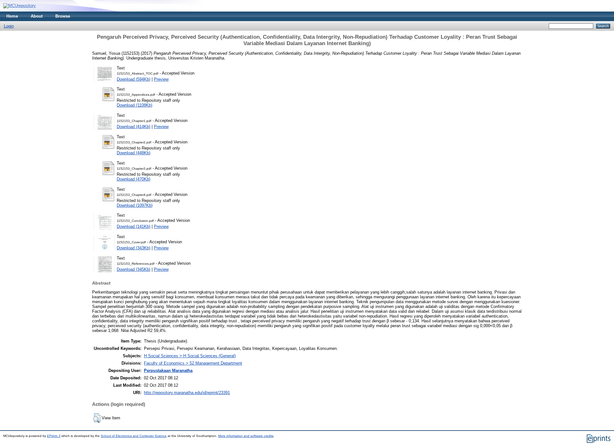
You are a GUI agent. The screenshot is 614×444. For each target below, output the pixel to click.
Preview (161, 79)
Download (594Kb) (133, 79)
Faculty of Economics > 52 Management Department (193, 363)
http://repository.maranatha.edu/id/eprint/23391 (187, 392)
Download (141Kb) (133, 226)
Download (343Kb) (133, 248)
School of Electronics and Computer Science (134, 436)
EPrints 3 (53, 436)
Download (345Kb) (133, 269)
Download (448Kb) (133, 152)
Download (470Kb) (133, 179)
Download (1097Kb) (135, 205)
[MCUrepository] (19, 5)
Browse (62, 16)
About (37, 16)
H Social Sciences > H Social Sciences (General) (190, 355)
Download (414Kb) (133, 126)
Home (12, 16)
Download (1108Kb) (134, 105)
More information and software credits (245, 436)
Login (9, 26)
